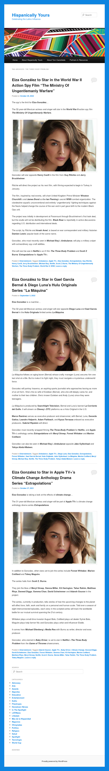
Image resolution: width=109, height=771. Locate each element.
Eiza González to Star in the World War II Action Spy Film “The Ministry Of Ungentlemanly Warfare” (47, 85)
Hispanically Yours (31, 15)
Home (15, 60)
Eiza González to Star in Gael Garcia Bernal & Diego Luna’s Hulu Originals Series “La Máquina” (44, 285)
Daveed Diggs (91, 650)
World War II (45, 266)
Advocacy (16, 682)
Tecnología (17, 739)
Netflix (52, 263)
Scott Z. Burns (61, 263)
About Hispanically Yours (32, 60)
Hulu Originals (47, 456)
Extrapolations (76, 261)
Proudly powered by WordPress (54, 761)
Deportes (16, 691)
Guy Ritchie (87, 261)
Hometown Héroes (20, 706)
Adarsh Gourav (45, 650)
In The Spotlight (19, 709)
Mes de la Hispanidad (21, 718)
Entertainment (25, 261)
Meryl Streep (29, 655)
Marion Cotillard (84, 456)
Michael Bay (44, 263)
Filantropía (16, 703)
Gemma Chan (58, 652)
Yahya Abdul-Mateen (64, 458)
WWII (53, 266)
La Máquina (72, 456)
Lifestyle (15, 715)
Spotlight (16, 736)
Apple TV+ (53, 261)
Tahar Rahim (70, 655)
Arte (13, 685)
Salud (14, 733)
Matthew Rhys (17, 655)
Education (16, 694)
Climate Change (78, 650)
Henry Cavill (17, 263)
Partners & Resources (79, 60)
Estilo (14, 701)
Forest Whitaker (18, 456)
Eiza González (63, 261)
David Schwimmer (19, 652)
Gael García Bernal (33, 456)
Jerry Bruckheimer (30, 263)
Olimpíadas (17, 724)
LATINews (16, 712)
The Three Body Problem (29, 266)
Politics (15, 727)
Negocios (16, 721)
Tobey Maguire (18, 657)
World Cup (16, 742)
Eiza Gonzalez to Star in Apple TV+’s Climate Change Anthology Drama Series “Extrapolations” (43, 477)
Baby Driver (66, 650)
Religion (15, 730)
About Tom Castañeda (56, 60)
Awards (15, 688)
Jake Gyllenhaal (60, 456)
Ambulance (43, 261)
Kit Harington (70, 652)
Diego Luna (62, 453)
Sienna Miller (59, 655)
